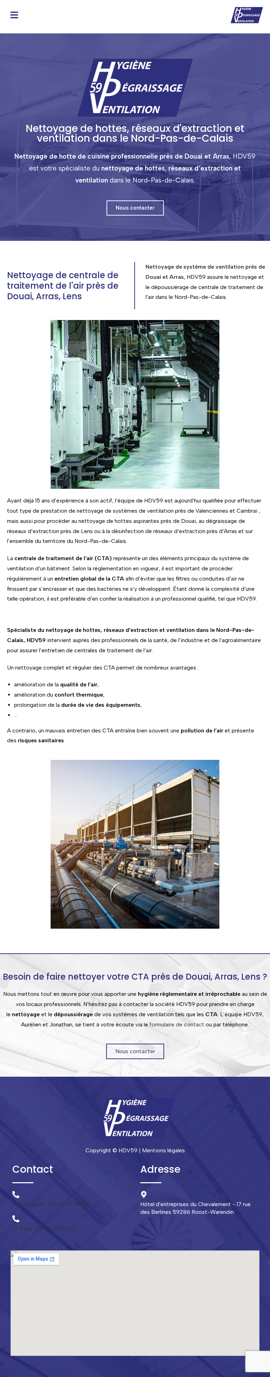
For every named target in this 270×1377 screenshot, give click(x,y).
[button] (14, 15)
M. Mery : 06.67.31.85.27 (42, 1228)
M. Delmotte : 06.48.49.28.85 (50, 1204)
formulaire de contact (176, 1024)
